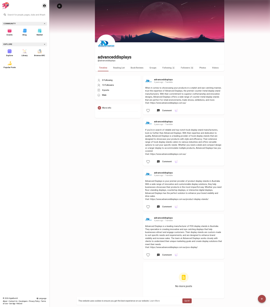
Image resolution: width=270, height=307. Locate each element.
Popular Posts (10, 67)
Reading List (119, 68)
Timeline (103, 68)
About (5, 301)
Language (42, 298)
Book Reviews (137, 68)
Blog (24, 35)
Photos (202, 68)
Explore (9, 55)
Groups (152, 68)
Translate (169, 82)
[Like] (148, 110)
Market (40, 35)
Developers (23, 301)
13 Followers (108, 85)
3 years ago (158, 82)
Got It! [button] (187, 301)
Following (168, 68)
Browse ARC (39, 55)
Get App (12, 304)
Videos (215, 68)
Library (25, 55)
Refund (19, 304)
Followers (187, 68)
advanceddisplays (163, 79)
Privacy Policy (34, 301)
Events (10, 35)
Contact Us (13, 301)
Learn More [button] (155, 301)
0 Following (107, 80)
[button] (24, 15)
